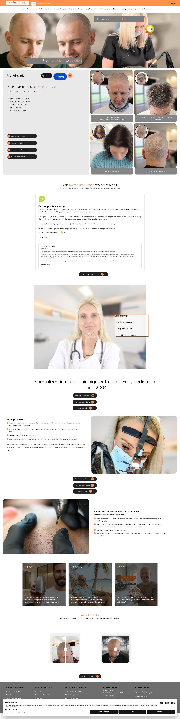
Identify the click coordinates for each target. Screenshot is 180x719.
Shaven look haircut (11, 695)
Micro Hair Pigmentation (13, 691)
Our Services (38, 691)
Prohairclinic (15, 75)
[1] (62, 232)
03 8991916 (111, 696)
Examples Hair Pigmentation (138, 681)
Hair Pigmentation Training (43, 695)
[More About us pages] (119, 8)
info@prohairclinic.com (44, 3)
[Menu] (70, 75)
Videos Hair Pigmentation (72, 695)
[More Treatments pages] (36, 8)
